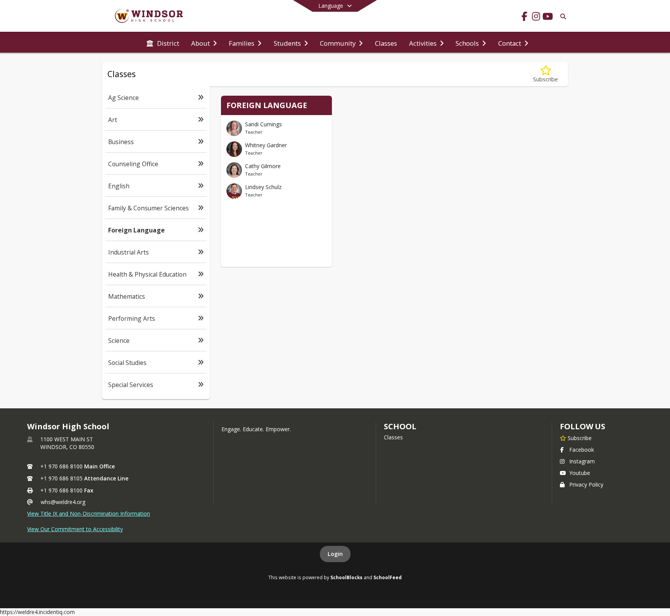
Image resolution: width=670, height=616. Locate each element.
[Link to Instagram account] (536, 17)
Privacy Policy (586, 484)
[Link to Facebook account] (524, 17)
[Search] (561, 16)
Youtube (579, 473)
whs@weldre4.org (63, 502)
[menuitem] (163, 43)
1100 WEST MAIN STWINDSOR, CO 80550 (67, 443)
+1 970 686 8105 (61, 478)
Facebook (581, 449)
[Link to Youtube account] (547, 17)
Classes (393, 437)
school (400, 426)
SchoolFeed (387, 577)
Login (335, 553)
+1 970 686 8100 (61, 466)
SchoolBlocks (346, 577)
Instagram (582, 461)
